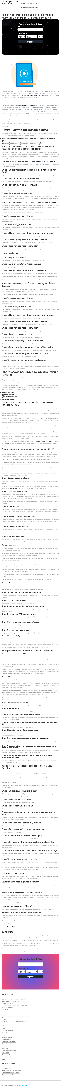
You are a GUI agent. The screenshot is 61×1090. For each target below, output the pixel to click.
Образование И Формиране (9, 1050)
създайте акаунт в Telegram (16, 488)
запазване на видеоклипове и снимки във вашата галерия (33, 95)
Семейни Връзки (6, 1039)
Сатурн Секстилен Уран (8, 1003)
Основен (23, 3)
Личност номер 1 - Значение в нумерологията (13, 1001)
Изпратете (30, 41)
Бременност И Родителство (9, 1041)
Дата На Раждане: (23, 33)
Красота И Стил (6, 1033)
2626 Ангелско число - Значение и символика (13, 1011)
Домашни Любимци (7, 1037)
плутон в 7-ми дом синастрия (10, 1074)
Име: (19, 26)
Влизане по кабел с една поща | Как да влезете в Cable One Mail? (16, 1018)
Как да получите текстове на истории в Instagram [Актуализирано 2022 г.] (14, 1006)
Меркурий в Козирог (7, 997)
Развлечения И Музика (8, 1054)
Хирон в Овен (5, 1009)
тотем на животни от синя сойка (11, 1072)
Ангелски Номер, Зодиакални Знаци (29, 7)
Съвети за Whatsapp (32, 3)
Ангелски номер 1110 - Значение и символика (14, 1021)
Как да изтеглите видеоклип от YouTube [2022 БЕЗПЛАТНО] (40, 161)
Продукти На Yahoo (7, 1035)
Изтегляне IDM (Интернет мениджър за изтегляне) (15, 676)
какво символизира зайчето (9, 1077)
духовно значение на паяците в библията (13, 1070)
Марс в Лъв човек (6, 1068)
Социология (5, 1059)
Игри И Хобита (5, 1052)
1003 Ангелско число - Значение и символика (13, 999)
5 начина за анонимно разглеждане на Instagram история (14, 1014)
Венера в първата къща (8, 1066)
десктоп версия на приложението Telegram (14, 653)
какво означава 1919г (9, 927)
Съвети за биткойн (7, 1043)
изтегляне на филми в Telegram (25, 105)
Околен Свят (5, 1048)
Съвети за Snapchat (7, 1057)
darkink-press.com (23, 1085)
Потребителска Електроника (9, 1046)
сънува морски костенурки (10, 253)
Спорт (3, 1028)
